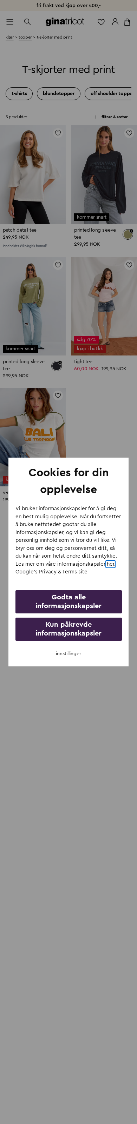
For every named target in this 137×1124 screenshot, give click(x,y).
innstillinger (68, 653)
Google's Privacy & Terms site (51, 571)
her (110, 564)
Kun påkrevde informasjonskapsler (68, 629)
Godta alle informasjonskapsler (68, 602)
